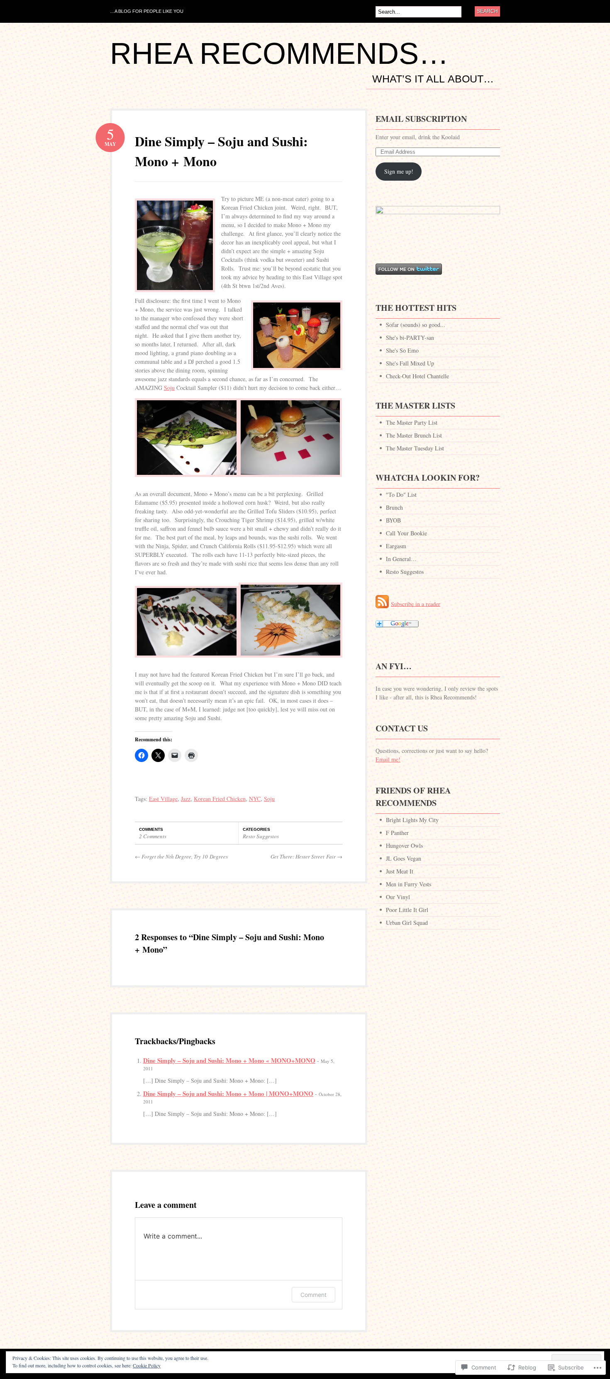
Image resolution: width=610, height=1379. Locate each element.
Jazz (185, 799)
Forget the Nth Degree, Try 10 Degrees (181, 856)
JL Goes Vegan (403, 858)
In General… (401, 559)
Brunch (394, 507)
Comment (313, 1294)
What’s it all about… (433, 79)
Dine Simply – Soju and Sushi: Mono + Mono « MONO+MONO (229, 1060)
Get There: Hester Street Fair (306, 856)
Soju (169, 388)
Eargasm (396, 546)
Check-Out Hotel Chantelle (417, 376)
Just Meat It (399, 871)
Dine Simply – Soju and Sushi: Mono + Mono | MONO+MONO (228, 1093)
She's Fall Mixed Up (410, 363)
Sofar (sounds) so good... (415, 325)
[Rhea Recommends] (438, 212)
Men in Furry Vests (408, 884)
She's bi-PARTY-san (410, 337)
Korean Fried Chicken (220, 799)
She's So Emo (402, 350)
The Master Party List (411, 422)
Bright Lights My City (412, 820)
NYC (255, 799)
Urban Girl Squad (407, 923)
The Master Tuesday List (415, 448)
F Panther (397, 833)
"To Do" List (401, 494)
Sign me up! (398, 171)
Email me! (388, 759)
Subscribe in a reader (415, 603)
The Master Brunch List (414, 435)
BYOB (393, 520)
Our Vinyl (398, 897)
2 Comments (152, 836)
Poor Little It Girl (407, 910)
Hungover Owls (404, 845)
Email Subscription (421, 119)
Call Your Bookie (406, 533)
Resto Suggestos (261, 836)
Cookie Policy (147, 1365)
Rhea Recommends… (279, 53)
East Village (163, 799)
